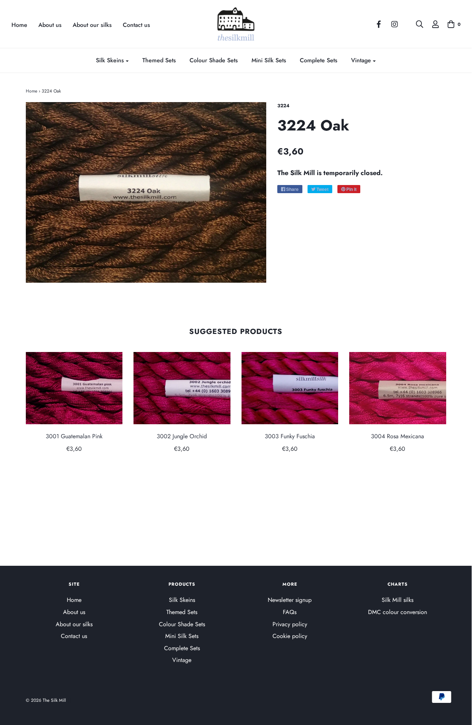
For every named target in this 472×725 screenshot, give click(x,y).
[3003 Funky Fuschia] (290, 388)
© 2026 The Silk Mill (46, 700)
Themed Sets (159, 60)
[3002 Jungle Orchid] (181, 388)
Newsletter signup (290, 600)
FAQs (289, 612)
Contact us (136, 25)
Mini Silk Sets (268, 60)
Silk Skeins (182, 600)
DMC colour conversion (397, 612)
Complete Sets (318, 60)
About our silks (92, 25)
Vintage (181, 660)
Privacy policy (290, 624)
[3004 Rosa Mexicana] (397, 388)
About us (50, 25)
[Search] (416, 24)
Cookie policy (290, 636)
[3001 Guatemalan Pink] (74, 388)
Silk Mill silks (397, 600)
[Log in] (432, 24)
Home (19, 25)
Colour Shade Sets (214, 60)
